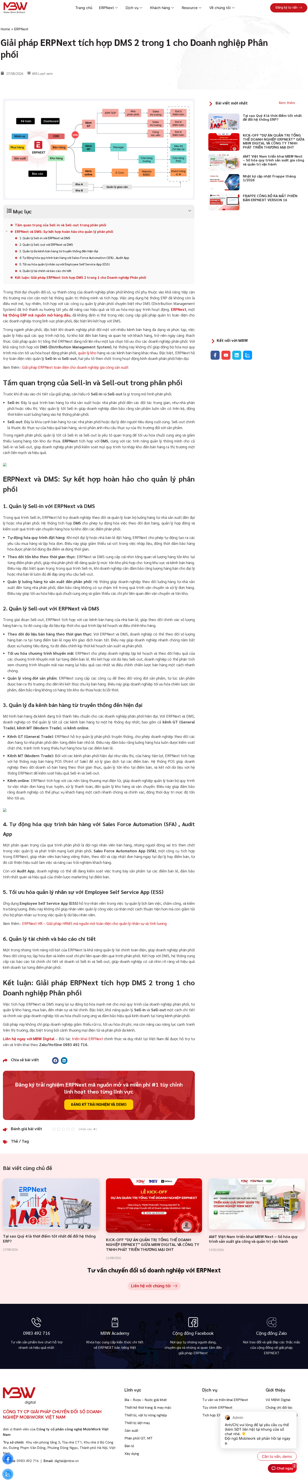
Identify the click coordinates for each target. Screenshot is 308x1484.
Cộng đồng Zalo (271, 1333)
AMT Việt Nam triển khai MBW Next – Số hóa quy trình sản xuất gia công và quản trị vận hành (273, 160)
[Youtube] (225, 355)
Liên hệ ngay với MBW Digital (28, 1038)
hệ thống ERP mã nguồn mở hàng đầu (36, 314)
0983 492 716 (36, 1333)
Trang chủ (83, 7)
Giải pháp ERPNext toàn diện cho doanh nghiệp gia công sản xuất (75, 367)
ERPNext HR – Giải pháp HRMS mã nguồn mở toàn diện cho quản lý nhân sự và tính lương (94, 923)
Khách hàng (160, 7)
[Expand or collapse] (98, 211)
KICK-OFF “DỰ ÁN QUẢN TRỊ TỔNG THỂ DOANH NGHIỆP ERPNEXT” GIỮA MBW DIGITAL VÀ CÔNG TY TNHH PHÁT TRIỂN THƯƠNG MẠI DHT (273, 141)
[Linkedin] (236, 355)
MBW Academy (114, 1333)
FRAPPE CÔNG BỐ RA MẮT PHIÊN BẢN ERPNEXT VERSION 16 (270, 197)
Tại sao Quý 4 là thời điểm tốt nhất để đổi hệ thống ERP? (272, 117)
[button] (55, 1060)
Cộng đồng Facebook (193, 1333)
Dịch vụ (132, 7)
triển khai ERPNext (87, 1038)
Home (5, 29)
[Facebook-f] (215, 355)
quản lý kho (87, 352)
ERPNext (21, 29)
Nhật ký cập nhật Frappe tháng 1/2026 (269, 178)
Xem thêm (287, 102)
